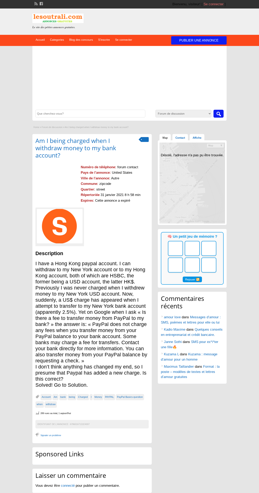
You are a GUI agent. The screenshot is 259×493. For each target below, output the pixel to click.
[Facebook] (40, 3)
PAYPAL (109, 397)
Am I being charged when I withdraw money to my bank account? (75, 147)
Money (98, 397)
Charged (83, 397)
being (72, 397)
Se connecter (214, 4)
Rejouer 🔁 (192, 279)
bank (63, 397)
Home (36, 127)
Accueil (40, 39)
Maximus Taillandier (179, 366)
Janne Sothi (173, 342)
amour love (172, 317)
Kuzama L (171, 354)
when (40, 404)
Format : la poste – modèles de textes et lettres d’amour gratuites (190, 372)
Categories (57, 39)
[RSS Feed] (35, 3)
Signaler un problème (50, 435)
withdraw (51, 404)
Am (55, 397)
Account (46, 397)
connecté (68, 486)
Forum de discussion (52, 127)
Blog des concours (81, 39)
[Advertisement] (129, 79)
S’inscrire (104, 39)
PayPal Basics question (130, 397)
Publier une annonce (199, 40)
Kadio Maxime (174, 329)
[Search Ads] (218, 114)
